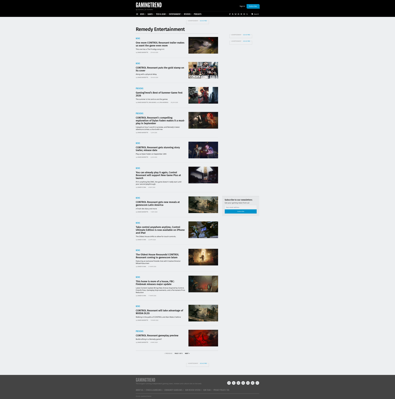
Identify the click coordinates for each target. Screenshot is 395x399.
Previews (139, 88)
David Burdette (143, 52)
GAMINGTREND (146, 396)
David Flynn (142, 187)
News (138, 38)
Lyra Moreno (163, 102)
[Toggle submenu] (145, 14)
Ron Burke (152, 102)
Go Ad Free (203, 21)
